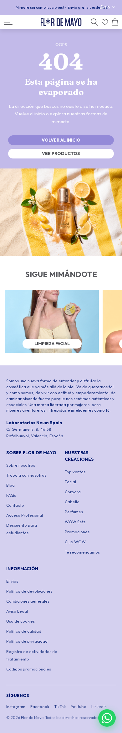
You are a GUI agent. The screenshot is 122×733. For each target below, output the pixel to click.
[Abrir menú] (8, 22)
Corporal (73, 491)
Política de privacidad (27, 641)
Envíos (12, 581)
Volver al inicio (61, 140)
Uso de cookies (20, 621)
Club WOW (75, 541)
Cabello (72, 501)
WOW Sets (75, 521)
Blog (10, 485)
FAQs (11, 495)
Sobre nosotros (20, 465)
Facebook (39, 706)
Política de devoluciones (29, 591)
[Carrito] (115, 22)
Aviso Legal (17, 611)
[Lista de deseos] (105, 22)
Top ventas (75, 471)
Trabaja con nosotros (26, 475)
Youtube (78, 706)
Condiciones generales (27, 601)
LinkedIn (99, 706)
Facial (70, 481)
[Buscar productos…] (94, 22)
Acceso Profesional (24, 515)
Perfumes (74, 511)
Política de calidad (23, 631)
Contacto (15, 505)
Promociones (77, 531)
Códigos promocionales (28, 668)
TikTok (60, 706)
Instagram (15, 706)
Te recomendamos (82, 552)
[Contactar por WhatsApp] (107, 718)
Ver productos (61, 153)
